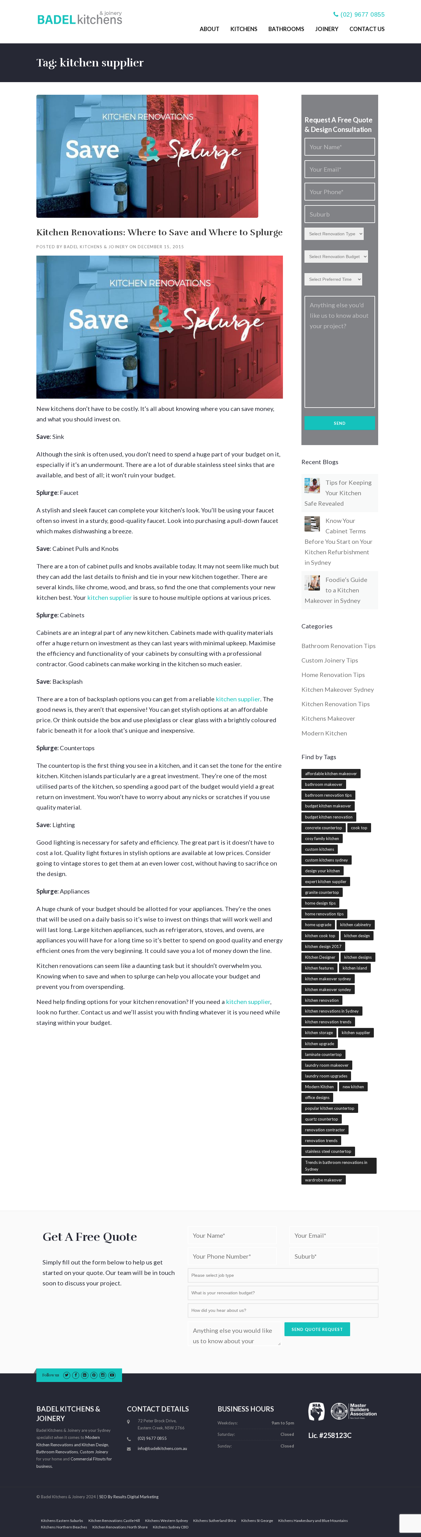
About (209, 29)
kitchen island (355, 968)
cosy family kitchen (322, 838)
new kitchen (353, 1086)
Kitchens (244, 29)
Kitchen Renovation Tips (335, 703)
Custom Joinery (94, 1451)
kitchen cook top (320, 935)
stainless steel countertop (328, 1151)
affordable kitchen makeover (331, 773)
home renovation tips (324, 913)
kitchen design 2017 (323, 946)
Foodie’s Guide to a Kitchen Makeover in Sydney (336, 590)
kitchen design (357, 935)
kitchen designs (358, 957)
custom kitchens (319, 849)
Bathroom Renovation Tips (338, 645)
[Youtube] (111, 1374)
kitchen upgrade (319, 1043)
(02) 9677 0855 (363, 14)
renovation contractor (325, 1129)
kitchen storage (319, 1032)
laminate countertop (323, 1054)
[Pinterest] (93, 1374)
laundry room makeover (327, 1065)
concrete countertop (323, 827)
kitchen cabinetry (355, 924)
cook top (359, 827)
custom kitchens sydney (326, 860)
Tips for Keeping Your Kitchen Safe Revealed (338, 493)
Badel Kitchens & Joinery (96, 246)
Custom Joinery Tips (329, 660)
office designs (317, 1097)
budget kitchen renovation (329, 816)
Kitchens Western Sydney (166, 1521)
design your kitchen (322, 870)
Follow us (50, 1375)
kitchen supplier (109, 597)
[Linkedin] (84, 1374)
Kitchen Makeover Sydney (337, 689)
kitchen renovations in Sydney (332, 1011)
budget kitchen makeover (328, 805)
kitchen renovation (322, 1000)
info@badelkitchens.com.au (162, 1448)
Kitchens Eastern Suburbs (62, 1521)
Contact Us (367, 29)
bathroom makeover (323, 784)
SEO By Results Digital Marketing (128, 1496)
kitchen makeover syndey (328, 989)
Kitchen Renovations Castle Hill (114, 1521)
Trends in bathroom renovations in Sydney (336, 1166)
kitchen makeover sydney (328, 978)
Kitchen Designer (320, 957)
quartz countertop (321, 1119)
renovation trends (321, 1140)
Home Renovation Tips (333, 674)
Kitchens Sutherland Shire (214, 1521)
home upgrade (318, 924)
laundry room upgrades (326, 1075)
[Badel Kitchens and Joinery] (79, 16)
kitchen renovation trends (328, 1021)
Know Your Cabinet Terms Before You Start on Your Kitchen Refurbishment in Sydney (339, 541)
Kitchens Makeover (328, 718)
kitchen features (319, 968)
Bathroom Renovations (57, 1451)
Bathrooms (286, 29)
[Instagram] (102, 1374)
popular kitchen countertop (329, 1108)
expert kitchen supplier (325, 881)
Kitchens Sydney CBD (170, 1527)
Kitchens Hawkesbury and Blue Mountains (313, 1521)
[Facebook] (75, 1374)
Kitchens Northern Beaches (64, 1527)
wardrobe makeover (323, 1179)
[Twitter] (66, 1374)
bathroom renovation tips (328, 795)
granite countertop (322, 892)
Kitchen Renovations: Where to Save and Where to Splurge (159, 232)
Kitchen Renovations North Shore (120, 1527)
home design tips (320, 903)
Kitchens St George (257, 1521)
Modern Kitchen (324, 733)
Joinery (326, 29)
